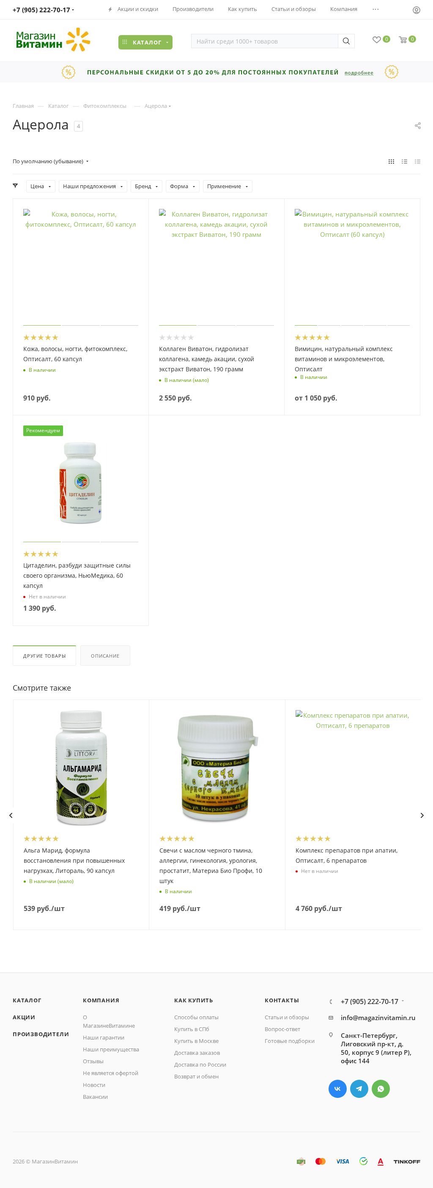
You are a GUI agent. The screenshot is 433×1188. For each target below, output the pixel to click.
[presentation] (10, 815)
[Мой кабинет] (416, 11)
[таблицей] (417, 161)
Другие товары (44, 656)
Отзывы (93, 1061)
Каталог (27, 1000)
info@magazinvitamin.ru (378, 1017)
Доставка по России (200, 1064)
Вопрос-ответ (282, 1029)
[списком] (404, 161)
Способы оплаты (196, 1017)
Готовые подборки (290, 1041)
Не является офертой (110, 1073)
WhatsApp (381, 1089)
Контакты (282, 1000)
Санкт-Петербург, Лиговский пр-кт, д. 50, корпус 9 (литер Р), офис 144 (376, 1048)
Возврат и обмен (196, 1076)
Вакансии (95, 1096)
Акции (24, 1017)
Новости (94, 1085)
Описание (105, 656)
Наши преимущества (111, 1049)
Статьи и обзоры (287, 1017)
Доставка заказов (197, 1052)
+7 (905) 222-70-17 (41, 9)
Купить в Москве (196, 1041)
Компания (101, 1000)
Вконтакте (338, 1089)
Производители (41, 1034)
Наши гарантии (103, 1037)
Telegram (359, 1089)
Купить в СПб (191, 1029)
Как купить (193, 1000)
